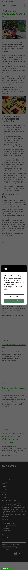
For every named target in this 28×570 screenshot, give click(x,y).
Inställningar (14, 296)
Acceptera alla (14, 301)
